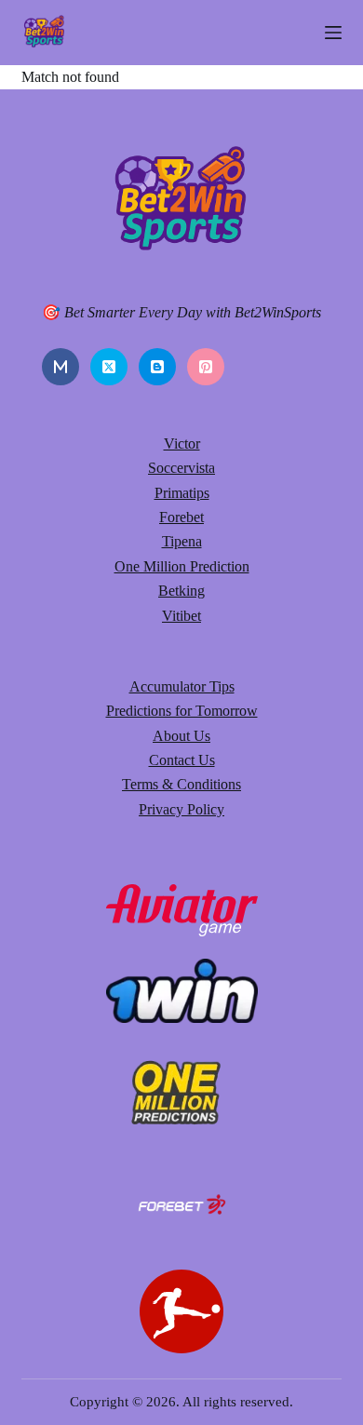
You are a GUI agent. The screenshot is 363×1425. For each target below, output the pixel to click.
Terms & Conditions (181, 784)
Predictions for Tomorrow (182, 711)
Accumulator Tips (182, 686)
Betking (181, 590)
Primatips (182, 493)
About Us (181, 736)
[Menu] (333, 32)
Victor (182, 443)
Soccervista (181, 468)
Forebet (181, 517)
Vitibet (181, 616)
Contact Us (182, 760)
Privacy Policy (181, 809)
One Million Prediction (181, 566)
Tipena (182, 541)
